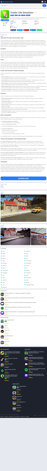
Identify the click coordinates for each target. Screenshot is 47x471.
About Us (2, 416)
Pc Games (23, 15)
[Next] (45, 236)
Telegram (33, 30)
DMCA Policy (23, 416)
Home (11, 10)
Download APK (6, 20)
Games (16, 15)
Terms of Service (17, 416)
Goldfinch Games (13, 21)
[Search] (44, 5)
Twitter (20, 30)
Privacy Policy (11, 416)
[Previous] (1, 236)
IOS (19, 15)
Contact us (6, 416)
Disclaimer (27, 416)
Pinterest (27, 30)
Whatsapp (39, 30)
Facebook (13, 30)
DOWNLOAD (23, 178)
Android (14, 10)
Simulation (28, 15)
